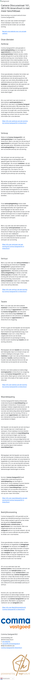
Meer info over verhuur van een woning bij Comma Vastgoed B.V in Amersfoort (14, 290)
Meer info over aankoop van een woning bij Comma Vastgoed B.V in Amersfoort (15, 122)
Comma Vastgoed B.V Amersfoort (11, 648)
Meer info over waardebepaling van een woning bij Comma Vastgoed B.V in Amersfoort (14, 500)
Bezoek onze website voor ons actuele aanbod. (14, 32)
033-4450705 (6, 642)
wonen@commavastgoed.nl (11, 644)
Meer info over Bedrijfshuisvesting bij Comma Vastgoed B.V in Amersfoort (14, 608)
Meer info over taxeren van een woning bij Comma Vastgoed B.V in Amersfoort (14, 386)
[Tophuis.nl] (15, 665)
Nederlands (6, 678)
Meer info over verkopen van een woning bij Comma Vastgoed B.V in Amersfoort (13, 246)
